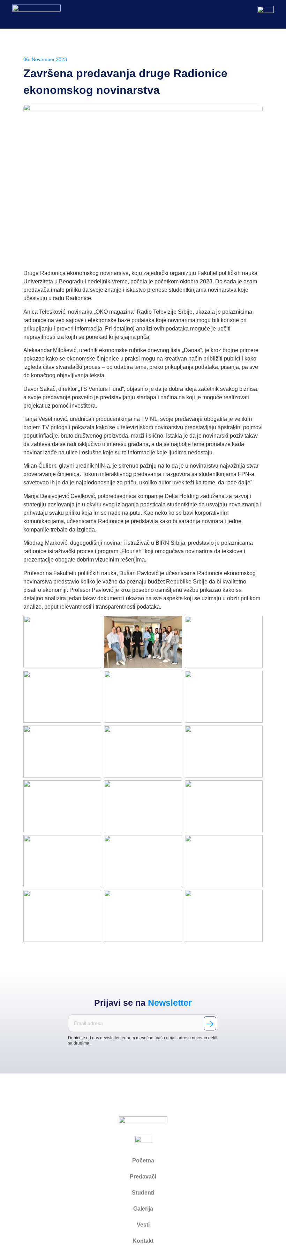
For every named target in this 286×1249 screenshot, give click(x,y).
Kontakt (143, 1241)
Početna (143, 1160)
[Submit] (210, 1023)
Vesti (143, 1225)
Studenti (143, 1193)
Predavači (143, 1177)
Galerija (143, 1209)
